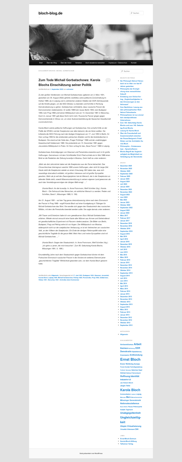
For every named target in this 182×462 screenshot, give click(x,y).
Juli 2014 (123, 278)
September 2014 (126, 273)
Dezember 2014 (126, 265)
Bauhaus (124, 348)
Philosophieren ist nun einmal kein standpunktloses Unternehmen (131, 117)
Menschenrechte (136, 397)
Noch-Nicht (124, 407)
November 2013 (126, 299)
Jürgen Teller (125, 385)
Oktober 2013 (125, 301)
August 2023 (125, 194)
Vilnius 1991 (43, 280)
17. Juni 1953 (77, 275)
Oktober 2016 (125, 228)
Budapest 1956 (88, 275)
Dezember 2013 (126, 296)
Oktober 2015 (125, 247)
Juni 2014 (124, 281)
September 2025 (126, 173)
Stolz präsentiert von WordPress (91, 453)
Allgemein (54, 275)
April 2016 (124, 239)
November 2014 (126, 267)
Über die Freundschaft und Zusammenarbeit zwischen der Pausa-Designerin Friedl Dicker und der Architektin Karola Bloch (131, 138)
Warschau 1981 (53, 280)
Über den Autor (66, 62)
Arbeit (137, 344)
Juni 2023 (124, 197)
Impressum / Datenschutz (118, 62)
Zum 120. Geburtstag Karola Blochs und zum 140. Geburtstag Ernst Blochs (131, 125)
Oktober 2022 (125, 205)
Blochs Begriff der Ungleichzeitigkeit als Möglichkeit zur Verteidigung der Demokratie (131, 154)
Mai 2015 (123, 254)
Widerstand (131, 429)
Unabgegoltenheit (130, 413)
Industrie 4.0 (125, 379)
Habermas (134, 370)
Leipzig (138, 394)
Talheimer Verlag (126, 444)
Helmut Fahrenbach (133, 373)
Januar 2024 (124, 186)
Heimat (123, 373)
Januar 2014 (124, 294)
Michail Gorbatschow (65, 277)
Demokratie (125, 351)
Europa (137, 364)
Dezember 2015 (126, 244)
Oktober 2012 (125, 322)
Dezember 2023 (126, 189)
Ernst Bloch (130, 359)
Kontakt (134, 62)
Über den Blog (52, 62)
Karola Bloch (43, 277)
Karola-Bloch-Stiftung (128, 441)
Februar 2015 (125, 260)
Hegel (140, 370)
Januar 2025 (124, 179)
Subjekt (122, 410)
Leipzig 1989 (52, 277)
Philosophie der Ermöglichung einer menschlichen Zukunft (130, 91)
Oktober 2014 (125, 270)
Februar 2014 (125, 291)
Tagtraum (129, 409)
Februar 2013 (125, 312)
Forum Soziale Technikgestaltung (131, 367)
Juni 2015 (124, 252)
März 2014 (124, 288)
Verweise (78, 62)
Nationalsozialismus (129, 403)
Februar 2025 (125, 176)
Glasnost (97, 275)
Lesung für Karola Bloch (129, 130)
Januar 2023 (124, 202)
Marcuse (123, 397)
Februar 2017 (125, 218)
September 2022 (126, 207)
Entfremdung (136, 354)
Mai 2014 (123, 283)
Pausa (130, 406)
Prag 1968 (95, 277)
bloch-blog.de (51, 13)
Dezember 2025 (126, 166)
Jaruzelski (105, 275)
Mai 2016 (123, 236)
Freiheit (122, 370)
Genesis (128, 370)
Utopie (123, 426)
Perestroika (87, 277)
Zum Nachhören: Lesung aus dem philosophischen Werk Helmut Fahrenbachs (131, 109)
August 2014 (125, 275)
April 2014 (124, 286)
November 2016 (126, 226)
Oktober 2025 (125, 171)
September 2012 (126, 325)
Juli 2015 (123, 249)
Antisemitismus (126, 344)
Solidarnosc (104, 277)
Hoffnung (125, 376)
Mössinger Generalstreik (130, 400)
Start (41, 62)
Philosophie (137, 406)
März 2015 (124, 257)
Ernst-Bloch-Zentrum (128, 438)
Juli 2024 (123, 184)
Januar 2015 (124, 262)
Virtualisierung (134, 426)
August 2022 (125, 210)
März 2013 (124, 309)
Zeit (136, 429)
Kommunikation (125, 394)
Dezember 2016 (126, 223)
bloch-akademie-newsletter (95, 62)
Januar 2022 (124, 213)
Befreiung (131, 348)
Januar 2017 (124, 220)
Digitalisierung (137, 352)
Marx (128, 397)
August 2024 (125, 181)
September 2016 (126, 231)
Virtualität (123, 429)
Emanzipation (124, 355)
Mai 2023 (123, 200)
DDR (137, 347)
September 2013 (126, 304)
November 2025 (126, 168)
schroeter (69, 89)
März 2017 (124, 215)
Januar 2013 (124, 315)
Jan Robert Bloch (126, 383)
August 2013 (125, 307)
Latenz (133, 394)
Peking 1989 (77, 277)
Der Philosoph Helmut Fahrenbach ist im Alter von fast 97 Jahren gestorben (131, 83)
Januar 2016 (124, 241)
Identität (135, 376)
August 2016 (125, 234)
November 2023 (126, 192)
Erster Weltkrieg (127, 364)
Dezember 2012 (126, 317)
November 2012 (126, 320)
